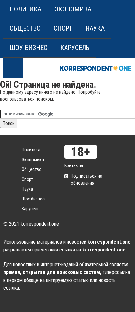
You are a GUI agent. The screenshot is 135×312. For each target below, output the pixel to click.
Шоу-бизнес (28, 48)
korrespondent (96, 68)
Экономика (72, 9)
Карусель (74, 48)
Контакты (73, 165)
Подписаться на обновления (86, 179)
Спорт (63, 28)
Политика (25, 9)
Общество (25, 28)
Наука (95, 28)
